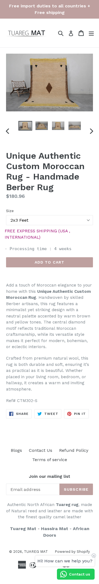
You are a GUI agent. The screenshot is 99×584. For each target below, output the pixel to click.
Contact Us (40, 450)
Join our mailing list (49, 476)
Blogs (16, 450)
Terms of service (49, 459)
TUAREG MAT (36, 552)
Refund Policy (73, 450)
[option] (25, 126)
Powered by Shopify (72, 552)
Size (10, 211)
